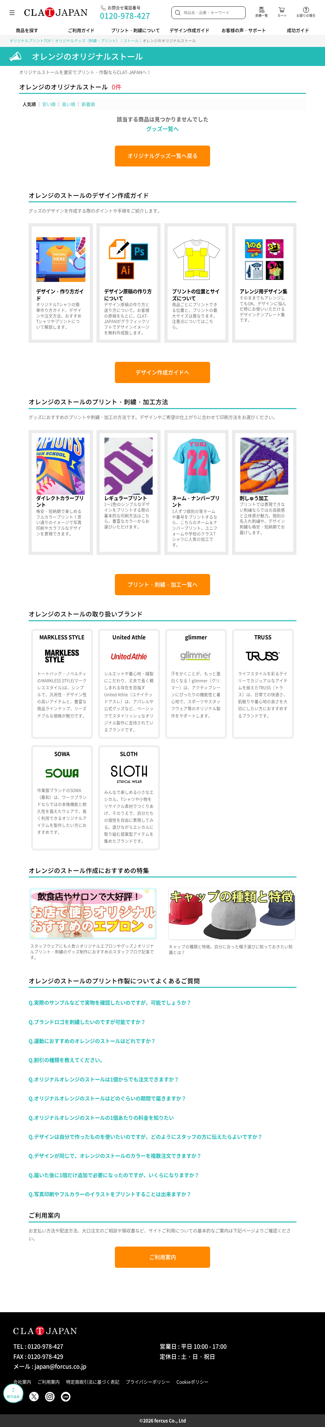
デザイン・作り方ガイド (61, 283)
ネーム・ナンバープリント (196, 492)
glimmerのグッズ (196, 684)
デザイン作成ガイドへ (162, 372)
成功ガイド (298, 30)
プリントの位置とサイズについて (196, 283)
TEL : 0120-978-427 (38, 1346)
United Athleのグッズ (129, 684)
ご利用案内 (162, 1257)
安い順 (49, 104)
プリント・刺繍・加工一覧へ (163, 584)
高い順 (68, 104)
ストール (131, 40)
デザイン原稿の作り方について (128, 283)
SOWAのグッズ (62, 797)
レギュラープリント (128, 492)
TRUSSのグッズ (263, 684)
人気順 (29, 104)
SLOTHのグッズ (129, 797)
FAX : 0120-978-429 (38, 1356)
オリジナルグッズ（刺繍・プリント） (87, 40)
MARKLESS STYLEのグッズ (62, 684)
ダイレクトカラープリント (61, 492)
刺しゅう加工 (264, 492)
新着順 (88, 104)
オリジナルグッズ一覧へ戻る (163, 156)
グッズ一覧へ (162, 129)
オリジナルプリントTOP (30, 40)
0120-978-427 (125, 15)
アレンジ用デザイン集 (264, 283)
